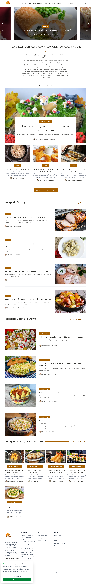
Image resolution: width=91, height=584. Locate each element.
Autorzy (40, 532)
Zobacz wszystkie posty (78, 203)
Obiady (34, 3)
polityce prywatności (22, 572)
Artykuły (24, 532)
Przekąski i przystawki (42, 3)
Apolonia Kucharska (42, 535)
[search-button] (81, 3)
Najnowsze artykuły (26, 3)
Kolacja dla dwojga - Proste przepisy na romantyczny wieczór (27, 558)
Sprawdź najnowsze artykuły (45, 190)
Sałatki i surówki (52, 3)
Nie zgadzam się (17, 576)
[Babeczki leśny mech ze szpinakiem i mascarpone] (45, 115)
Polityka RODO (37, 572)
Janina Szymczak (42, 540)
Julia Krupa (40, 538)
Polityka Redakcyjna (46, 572)
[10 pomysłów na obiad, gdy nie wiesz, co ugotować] (45, 23)
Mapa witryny (55, 572)
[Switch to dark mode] (85, 3)
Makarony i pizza (61, 3)
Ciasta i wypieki (69, 3)
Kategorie (57, 532)
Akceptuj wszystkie (17, 579)
